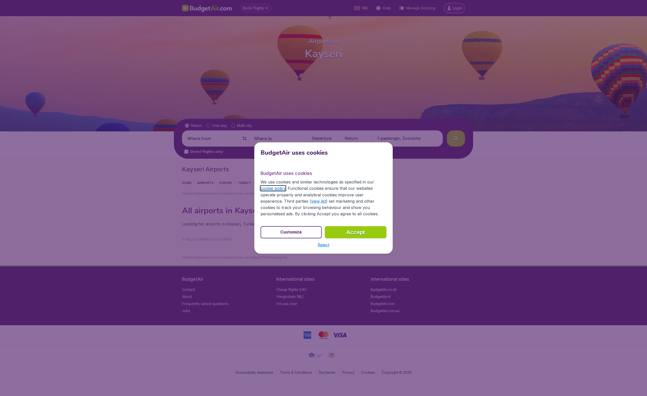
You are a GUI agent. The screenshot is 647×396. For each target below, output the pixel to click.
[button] (323, 244)
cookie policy (273, 188)
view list (318, 201)
